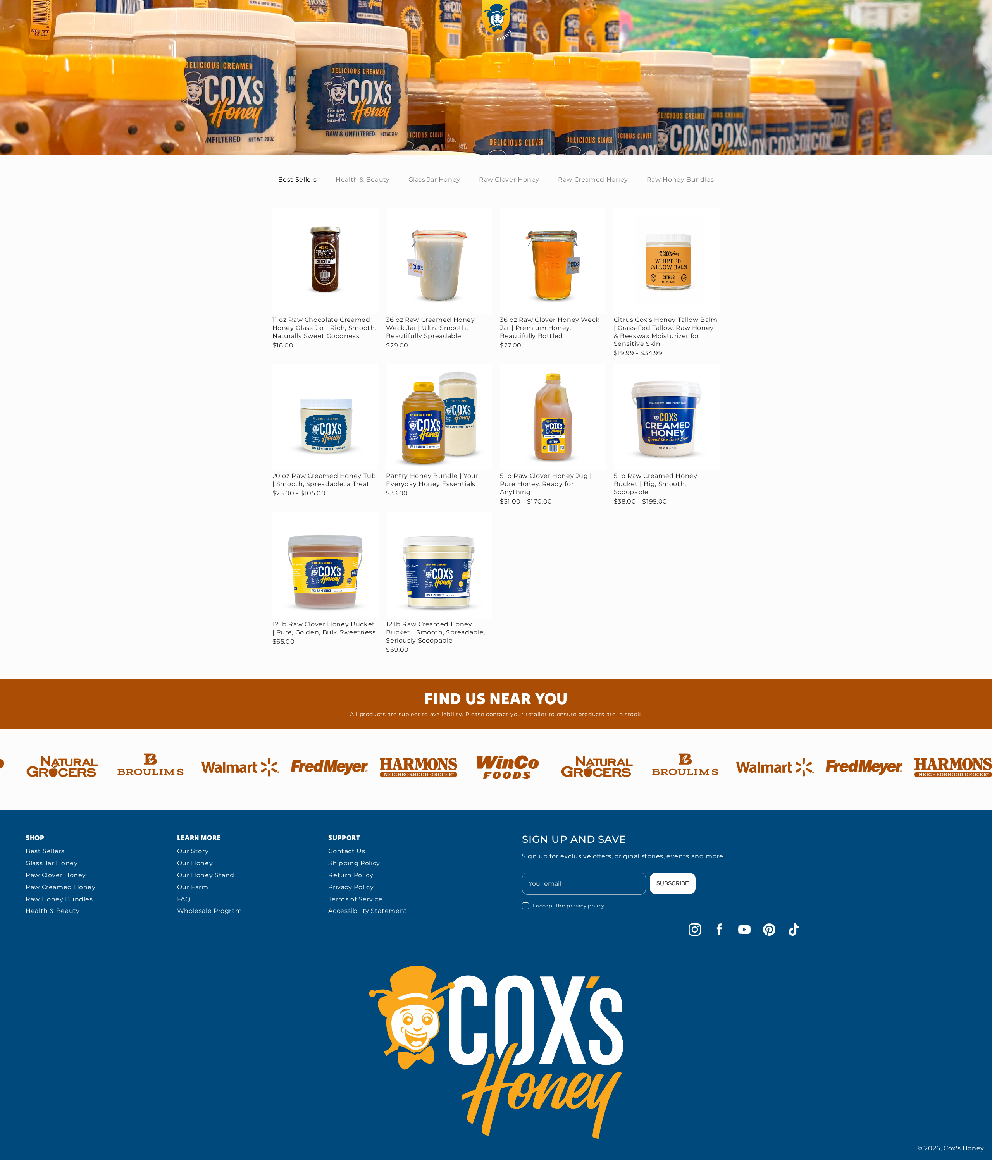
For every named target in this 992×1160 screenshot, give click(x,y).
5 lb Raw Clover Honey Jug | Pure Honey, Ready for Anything (546, 484)
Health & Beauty (52, 910)
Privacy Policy (351, 887)
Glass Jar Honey (52, 863)
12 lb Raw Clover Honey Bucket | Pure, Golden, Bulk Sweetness (324, 628)
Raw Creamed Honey (61, 887)
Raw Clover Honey (56, 875)
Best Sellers (45, 851)
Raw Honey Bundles (59, 899)
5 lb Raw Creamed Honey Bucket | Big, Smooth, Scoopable (656, 484)
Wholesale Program (209, 910)
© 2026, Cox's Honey (950, 1148)
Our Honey (195, 863)
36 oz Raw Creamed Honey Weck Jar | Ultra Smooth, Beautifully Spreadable (430, 328)
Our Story (193, 851)
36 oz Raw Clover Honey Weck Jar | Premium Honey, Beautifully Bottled (550, 328)
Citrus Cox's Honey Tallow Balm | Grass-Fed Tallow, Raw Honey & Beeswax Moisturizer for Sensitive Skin (666, 331)
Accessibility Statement (367, 910)
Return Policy (350, 875)
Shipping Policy (354, 863)
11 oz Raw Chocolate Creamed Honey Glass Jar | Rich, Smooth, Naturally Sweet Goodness (324, 328)
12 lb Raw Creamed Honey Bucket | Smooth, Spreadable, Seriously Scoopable (435, 632)
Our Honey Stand (205, 875)
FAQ (184, 899)
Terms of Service (355, 899)
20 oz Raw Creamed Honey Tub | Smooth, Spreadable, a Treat (324, 480)
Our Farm (192, 887)
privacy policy (585, 905)
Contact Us (346, 851)
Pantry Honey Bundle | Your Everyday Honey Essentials (432, 480)
